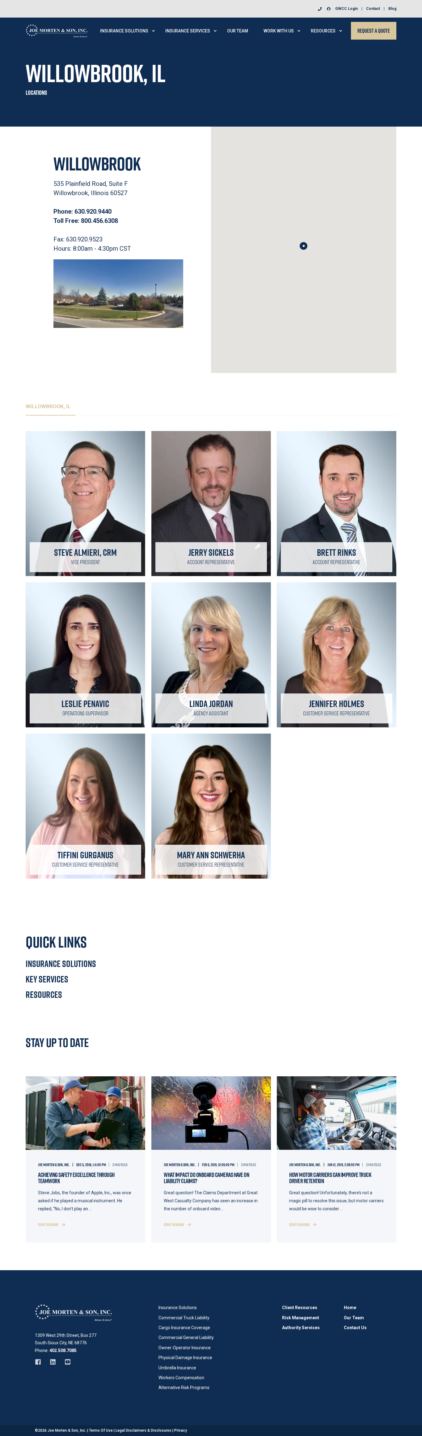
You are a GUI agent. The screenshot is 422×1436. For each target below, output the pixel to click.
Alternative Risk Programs (183, 1387)
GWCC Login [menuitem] (346, 8)
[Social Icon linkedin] (52, 1362)
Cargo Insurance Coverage (184, 1327)
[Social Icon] (81, 508)
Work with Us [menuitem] (279, 30)
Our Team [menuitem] (237, 30)
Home (350, 1307)
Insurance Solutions (61, 963)
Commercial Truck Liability (183, 1317)
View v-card (82, 527)
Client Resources (299, 1307)
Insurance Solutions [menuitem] (124, 30)
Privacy (180, 1430)
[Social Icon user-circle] (327, 9)
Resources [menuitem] (323, 30)
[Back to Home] (56, 30)
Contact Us (355, 1327)
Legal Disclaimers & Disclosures (143, 1430)
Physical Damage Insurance (185, 1357)
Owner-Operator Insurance (184, 1347)
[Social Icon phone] (321, 9)
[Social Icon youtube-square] (65, 1362)
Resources (44, 994)
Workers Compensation (181, 1377)
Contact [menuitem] (373, 8)
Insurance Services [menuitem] (187, 30)
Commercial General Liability (186, 1337)
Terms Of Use (101, 1430)
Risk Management (300, 1317)
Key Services (47, 979)
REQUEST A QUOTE (373, 30)
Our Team (354, 1317)
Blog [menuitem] (392, 8)
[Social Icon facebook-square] (40, 1362)
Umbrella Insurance (177, 1367)
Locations (36, 92)
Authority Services (301, 1327)
